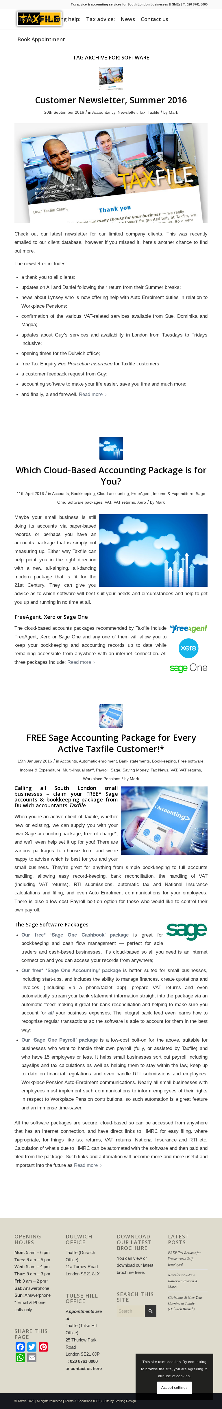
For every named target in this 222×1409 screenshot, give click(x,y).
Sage (115, 770)
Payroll (102, 770)
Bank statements (134, 761)
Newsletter (127, 112)
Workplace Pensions (101, 778)
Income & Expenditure (173, 493)
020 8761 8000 (197, 4)
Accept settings (174, 1388)
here (139, 1272)
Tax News (159, 770)
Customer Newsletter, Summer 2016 (111, 100)
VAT (108, 502)
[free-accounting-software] (111, 716)
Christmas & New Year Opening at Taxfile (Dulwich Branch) (185, 1303)
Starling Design (125, 1401)
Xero (141, 502)
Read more (91, 394)
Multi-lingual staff (78, 770)
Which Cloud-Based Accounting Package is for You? (111, 475)
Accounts (60, 493)
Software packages (84, 502)
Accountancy (103, 112)
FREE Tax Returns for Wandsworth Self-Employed (184, 1258)
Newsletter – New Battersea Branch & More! (183, 1280)
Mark (173, 112)
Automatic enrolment (98, 761)
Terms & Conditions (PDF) (83, 1401)
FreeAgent (141, 493)
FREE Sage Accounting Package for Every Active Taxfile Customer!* (111, 743)
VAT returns (124, 502)
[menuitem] (25, 19)
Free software (191, 761)
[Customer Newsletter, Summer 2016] (111, 78)
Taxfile (153, 112)
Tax (142, 112)
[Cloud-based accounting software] (111, 448)
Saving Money (135, 770)
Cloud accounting (113, 493)
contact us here (86, 1368)
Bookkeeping (83, 493)
